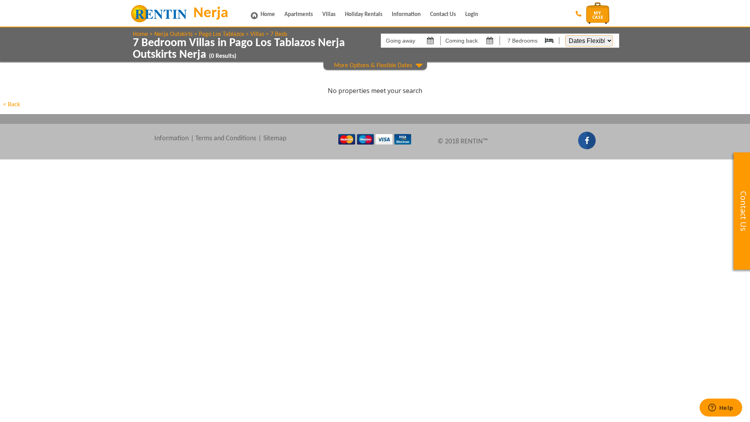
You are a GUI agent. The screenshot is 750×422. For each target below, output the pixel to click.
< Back (11, 105)
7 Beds (278, 34)
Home (268, 15)
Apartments (298, 15)
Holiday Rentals (363, 15)
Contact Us (443, 15)
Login (471, 15)
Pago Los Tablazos (221, 34)
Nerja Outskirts (173, 34)
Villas (329, 15)
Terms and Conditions (225, 138)
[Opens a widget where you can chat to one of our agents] (720, 408)
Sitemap (274, 138)
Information (406, 15)
